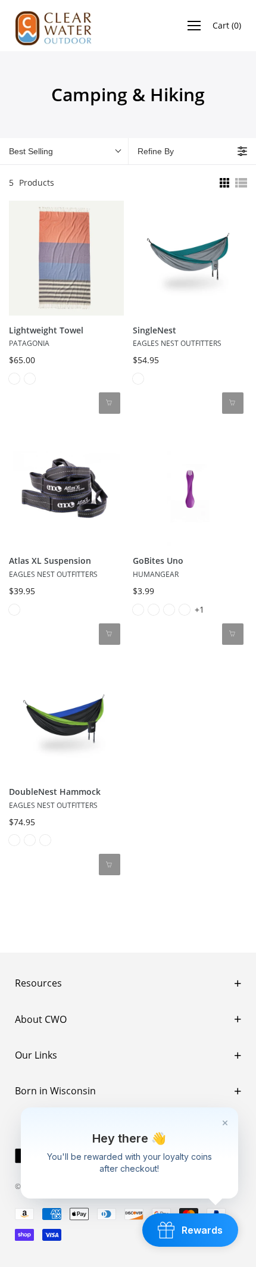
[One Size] (14, 378)
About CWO (41, 1019)
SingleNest (154, 330)
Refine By (156, 151)
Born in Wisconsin (55, 1090)
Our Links (36, 1055)
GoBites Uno (158, 560)
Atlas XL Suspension (50, 560)
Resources (38, 983)
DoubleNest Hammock (55, 791)
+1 (199, 609)
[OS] (45, 840)
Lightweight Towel (46, 330)
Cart (227, 25)
